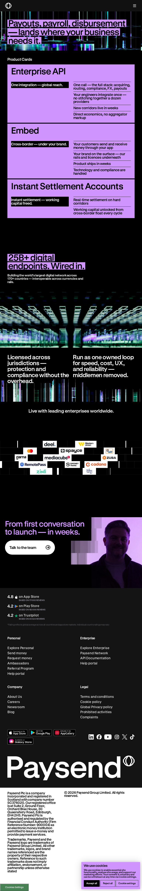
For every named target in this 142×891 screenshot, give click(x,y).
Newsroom (16, 707)
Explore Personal (20, 648)
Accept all (91, 883)
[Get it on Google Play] (40, 732)
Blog (10, 712)
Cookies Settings (14, 887)
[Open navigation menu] (133, 6)
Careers (13, 702)
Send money (17, 653)
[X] (124, 737)
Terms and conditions (97, 696)
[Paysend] (8, 6)
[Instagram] (116, 737)
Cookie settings (127, 883)
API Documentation (95, 658)
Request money (19, 658)
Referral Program (20, 668)
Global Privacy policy (96, 707)
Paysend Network (94, 653)
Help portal (16, 673)
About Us (14, 696)
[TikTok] (132, 737)
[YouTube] (108, 737)
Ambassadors (18, 663)
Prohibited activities (96, 712)
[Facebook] (99, 737)
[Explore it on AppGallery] (65, 732)
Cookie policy (91, 702)
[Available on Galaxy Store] (20, 741)
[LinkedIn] (91, 737)
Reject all (108, 883)
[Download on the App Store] (17, 732)
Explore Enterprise (94, 648)
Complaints (89, 717)
